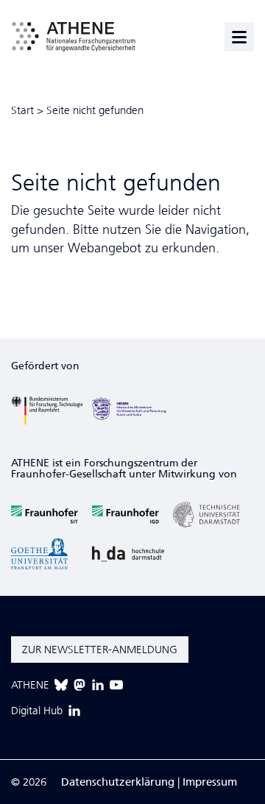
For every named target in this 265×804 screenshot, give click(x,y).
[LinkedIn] (98, 684)
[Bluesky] (61, 684)
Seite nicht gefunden (95, 110)
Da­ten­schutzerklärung (117, 782)
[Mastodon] (79, 684)
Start (22, 110)
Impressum (210, 782)
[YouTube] (116, 684)
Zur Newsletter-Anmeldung (99, 649)
